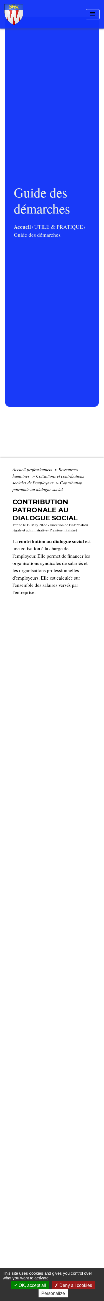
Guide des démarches (37, 234)
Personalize (53, 1293)
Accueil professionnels (32, 469)
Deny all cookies (75, 1285)
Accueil (22, 227)
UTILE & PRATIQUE (58, 226)
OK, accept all (31, 1285)
